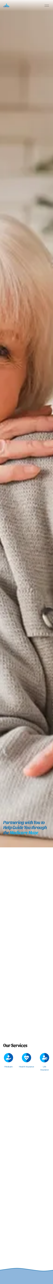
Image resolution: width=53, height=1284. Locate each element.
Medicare (8, 1066)
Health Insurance (26, 1066)
